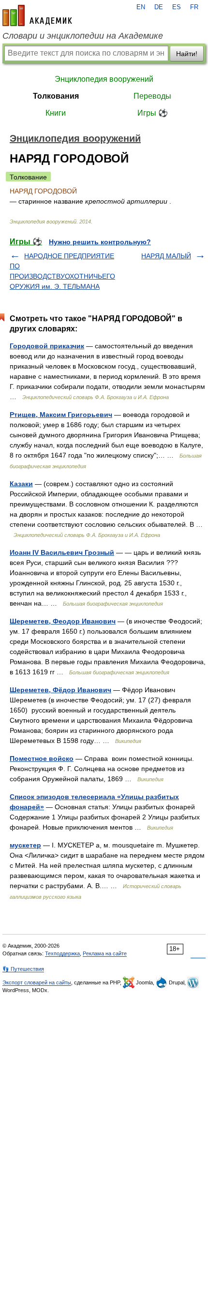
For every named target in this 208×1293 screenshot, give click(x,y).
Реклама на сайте (105, 953)
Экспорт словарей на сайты (36, 982)
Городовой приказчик (47, 346)
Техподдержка (62, 953)
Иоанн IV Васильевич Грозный (62, 552)
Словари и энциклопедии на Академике (82, 36)
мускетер (25, 845)
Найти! (186, 54)
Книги (55, 113)
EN (140, 7)
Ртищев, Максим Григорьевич (61, 414)
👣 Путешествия (23, 969)
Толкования (56, 96)
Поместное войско (42, 758)
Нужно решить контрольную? (100, 242)
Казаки (21, 484)
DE (158, 7)
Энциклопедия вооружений (104, 79)
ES (176, 7)
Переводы (152, 96)
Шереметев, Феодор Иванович (63, 621)
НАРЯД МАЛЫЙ (166, 256)
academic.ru (37, 15)
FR (194, 7)
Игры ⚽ (152, 113)
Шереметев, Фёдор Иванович (60, 690)
